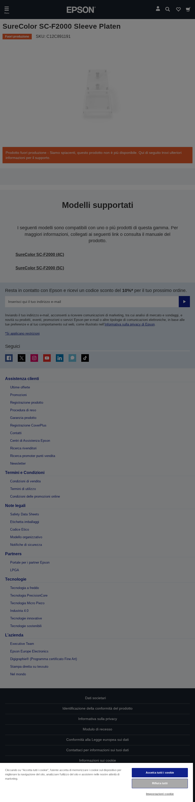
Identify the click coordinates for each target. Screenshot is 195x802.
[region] (96, 782)
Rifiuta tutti (160, 783)
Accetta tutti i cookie (160, 772)
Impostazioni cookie (160, 793)
